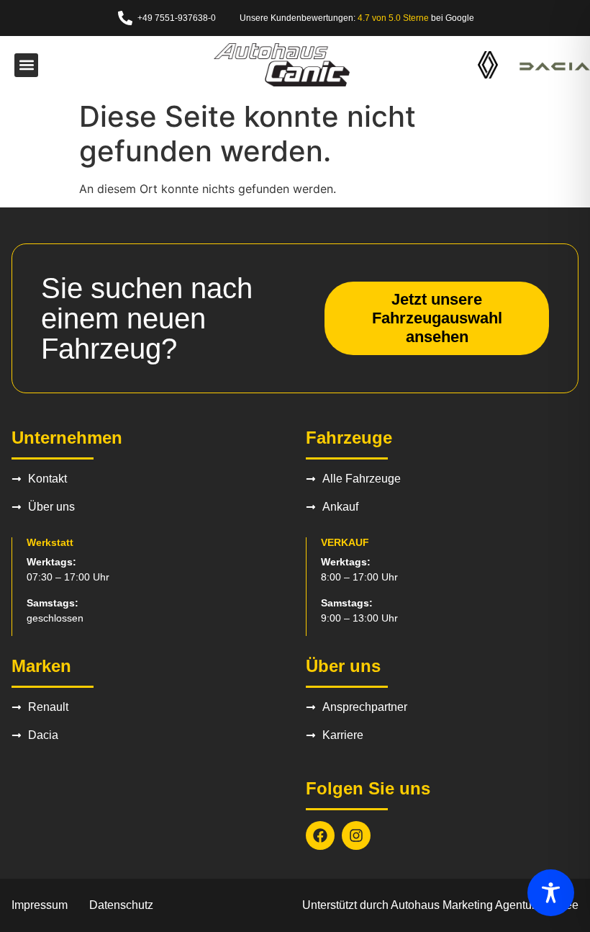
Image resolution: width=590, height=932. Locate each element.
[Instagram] (356, 835)
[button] (26, 65)
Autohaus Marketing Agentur (463, 905)
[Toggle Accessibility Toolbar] (551, 893)
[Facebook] (320, 835)
